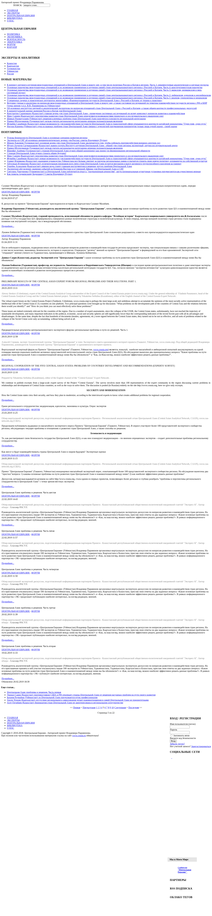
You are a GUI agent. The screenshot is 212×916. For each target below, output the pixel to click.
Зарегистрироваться (201, 746)
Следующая (120, 707)
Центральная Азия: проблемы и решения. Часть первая (34, 692)
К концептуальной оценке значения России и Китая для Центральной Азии (44, 111)
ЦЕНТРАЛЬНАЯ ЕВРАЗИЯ (16, 192)
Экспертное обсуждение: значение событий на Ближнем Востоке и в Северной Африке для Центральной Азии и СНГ (65, 169)
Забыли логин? (177, 744)
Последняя (133, 707)
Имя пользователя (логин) (183, 724)
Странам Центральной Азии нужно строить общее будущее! (36, 153)
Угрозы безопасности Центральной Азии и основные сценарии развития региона (47, 137)
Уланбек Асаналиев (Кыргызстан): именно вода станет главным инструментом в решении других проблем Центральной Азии (69, 166)
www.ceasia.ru (79, 735)
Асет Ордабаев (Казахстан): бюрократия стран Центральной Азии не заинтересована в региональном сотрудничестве (65, 702)
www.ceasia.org (100, 349)
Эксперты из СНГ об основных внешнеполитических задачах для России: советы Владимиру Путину (57, 140)
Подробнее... (8, 226)
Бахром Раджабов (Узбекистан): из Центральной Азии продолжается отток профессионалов (52, 697)
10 (112, 707)
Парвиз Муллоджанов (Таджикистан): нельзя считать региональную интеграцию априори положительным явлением (65, 121)
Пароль (173, 729)
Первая (76, 707)
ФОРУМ (35, 192)
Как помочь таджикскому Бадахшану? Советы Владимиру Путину (40, 174)
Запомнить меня (181, 735)
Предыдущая (89, 707)
